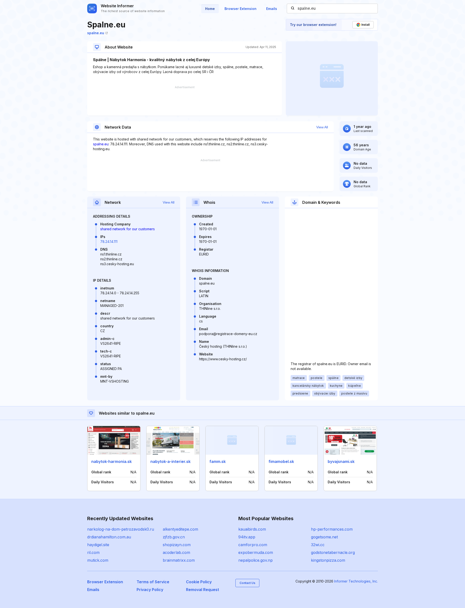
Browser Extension (240, 9)
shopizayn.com (177, 544)
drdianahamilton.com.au (109, 536)
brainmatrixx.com (179, 560)
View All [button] (322, 127)
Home (210, 9)
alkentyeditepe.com (180, 529)
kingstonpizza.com (328, 560)
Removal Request (202, 589)
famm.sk (217, 461)
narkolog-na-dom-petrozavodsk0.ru (120, 529)
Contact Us (247, 583)
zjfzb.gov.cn (174, 536)
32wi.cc (318, 544)
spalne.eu (95, 33)
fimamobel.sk (281, 461)
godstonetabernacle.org (333, 552)
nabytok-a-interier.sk (170, 461)
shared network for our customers (127, 229)
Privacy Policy (150, 589)
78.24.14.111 (108, 241)
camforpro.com (252, 544)
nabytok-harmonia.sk (111, 461)
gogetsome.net (324, 536)
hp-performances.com (332, 529)
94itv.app (246, 536)
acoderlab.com (176, 552)
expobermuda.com (255, 552)
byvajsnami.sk (341, 461)
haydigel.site (98, 544)
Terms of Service (153, 581)
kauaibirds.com (252, 529)
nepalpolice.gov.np (255, 560)
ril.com (93, 552)
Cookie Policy (199, 581)
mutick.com (97, 560)
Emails (271, 9)
